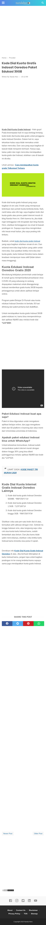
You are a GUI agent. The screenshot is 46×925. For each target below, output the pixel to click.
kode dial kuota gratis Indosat (27, 241)
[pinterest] (28, 623)
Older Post (38, 834)
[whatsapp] (39, 623)
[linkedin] (29, 901)
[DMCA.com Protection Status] (8, 891)
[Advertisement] (23, 31)
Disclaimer (33, 910)
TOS (25, 914)
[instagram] (17, 901)
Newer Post (7, 834)
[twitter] (17, 623)
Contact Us (20, 910)
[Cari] (42, 3)
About (10, 910)
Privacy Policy (14, 914)
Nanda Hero (28, 922)
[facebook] (7, 623)
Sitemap (34, 914)
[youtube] (35, 901)
